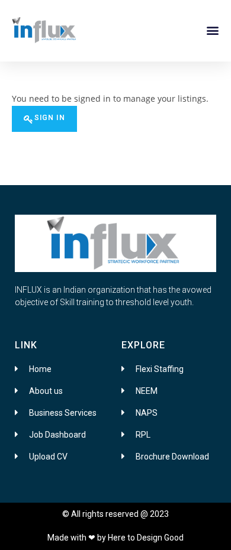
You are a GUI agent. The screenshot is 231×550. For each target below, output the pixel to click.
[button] (212, 30)
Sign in (49, 118)
